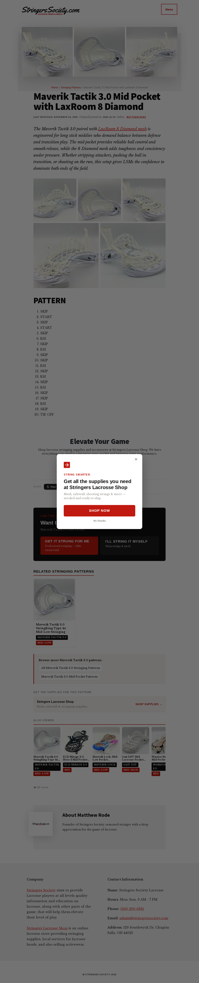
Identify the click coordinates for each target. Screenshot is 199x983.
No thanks (99, 520)
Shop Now (99, 511)
